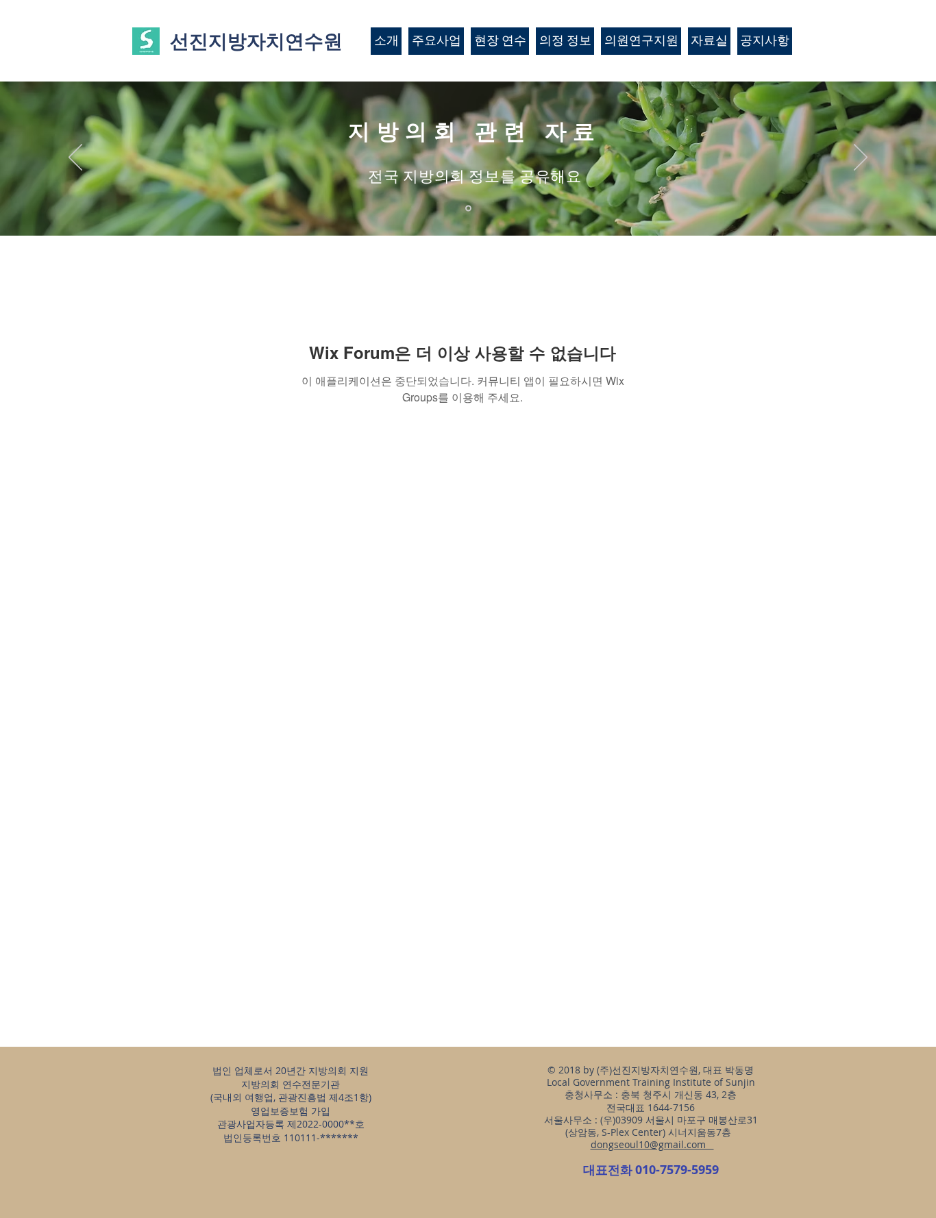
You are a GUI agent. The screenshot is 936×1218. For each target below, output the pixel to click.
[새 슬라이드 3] (468, 209)
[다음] (860, 158)
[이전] (75, 158)
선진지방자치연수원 (256, 40)
